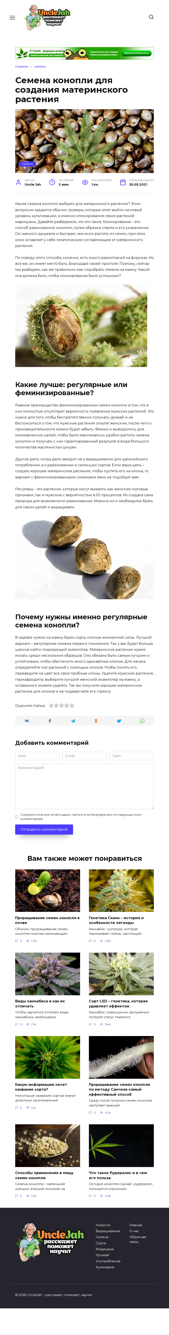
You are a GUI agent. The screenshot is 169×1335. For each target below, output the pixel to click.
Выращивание (108, 1231)
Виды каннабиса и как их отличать (40, 1003)
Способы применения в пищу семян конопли (44, 1175)
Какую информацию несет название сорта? (41, 1087)
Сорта (101, 1243)
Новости (103, 1225)
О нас (134, 1231)
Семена (27, 164)
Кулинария (105, 1267)
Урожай (102, 1255)
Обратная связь (137, 1239)
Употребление (108, 1261)
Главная (135, 1225)
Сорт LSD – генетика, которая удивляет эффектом (118, 1003)
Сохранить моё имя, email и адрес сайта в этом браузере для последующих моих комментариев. (80, 817)
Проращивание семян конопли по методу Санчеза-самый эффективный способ (119, 1089)
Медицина (105, 1249)
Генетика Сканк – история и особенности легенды (116, 920)
